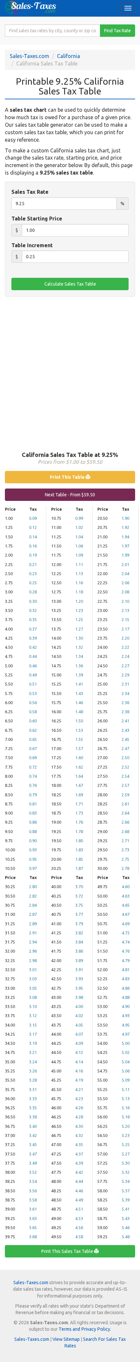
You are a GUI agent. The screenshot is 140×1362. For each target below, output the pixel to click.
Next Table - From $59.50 (70, 494)
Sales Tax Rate (30, 192)
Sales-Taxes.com (29, 56)
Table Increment (32, 245)
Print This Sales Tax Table (67, 1251)
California (68, 56)
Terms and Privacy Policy (84, 1329)
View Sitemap (66, 1339)
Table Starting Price (36, 218)
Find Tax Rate (117, 30)
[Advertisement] (70, 373)
